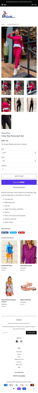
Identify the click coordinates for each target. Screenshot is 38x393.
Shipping (11, 144)
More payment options (19, 187)
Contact (19, 354)
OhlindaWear (19, 382)
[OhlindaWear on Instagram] (21, 342)
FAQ (19, 357)
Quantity (4, 166)
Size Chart (19, 362)
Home (2, 24)
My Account (19, 351)
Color (3, 157)
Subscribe (31, 333)
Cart (35, 5)
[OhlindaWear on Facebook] (17, 342)
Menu (5, 5)
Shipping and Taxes (19, 359)
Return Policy (19, 364)
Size (2, 149)
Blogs (19, 367)
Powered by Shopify (26, 382)
